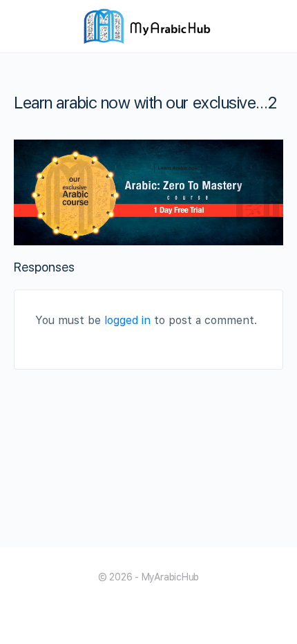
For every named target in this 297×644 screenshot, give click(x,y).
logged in (127, 320)
